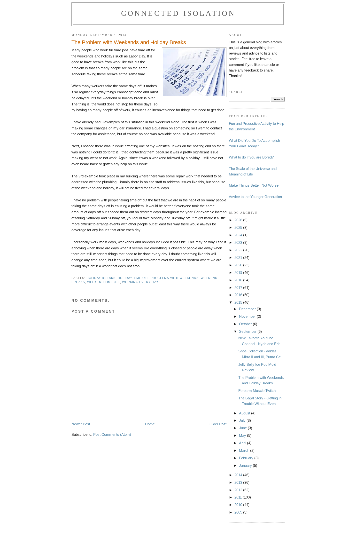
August (245, 413)
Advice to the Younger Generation (255, 197)
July (243, 420)
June (243, 428)
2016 (238, 295)
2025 (238, 227)
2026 (238, 220)
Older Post (217, 424)
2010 (238, 505)
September (248, 331)
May (243, 435)
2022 (238, 250)
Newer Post (80, 424)
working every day (140, 282)
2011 (238, 497)
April (243, 443)
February (246, 458)
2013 (238, 482)
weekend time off (103, 282)
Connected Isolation (178, 13)
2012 (238, 490)
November (248, 316)
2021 (238, 257)
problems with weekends (175, 278)
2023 (238, 242)
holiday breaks (101, 278)
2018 (238, 280)
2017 (238, 287)
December (248, 309)
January (246, 465)
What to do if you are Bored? (251, 157)
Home (150, 424)
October (246, 324)
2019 (238, 272)
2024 (238, 235)
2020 (238, 265)
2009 (238, 512)
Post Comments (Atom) (112, 434)
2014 (238, 475)
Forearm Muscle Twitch (257, 390)
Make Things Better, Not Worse (254, 185)
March (244, 450)
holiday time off (133, 278)
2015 (238, 302)
